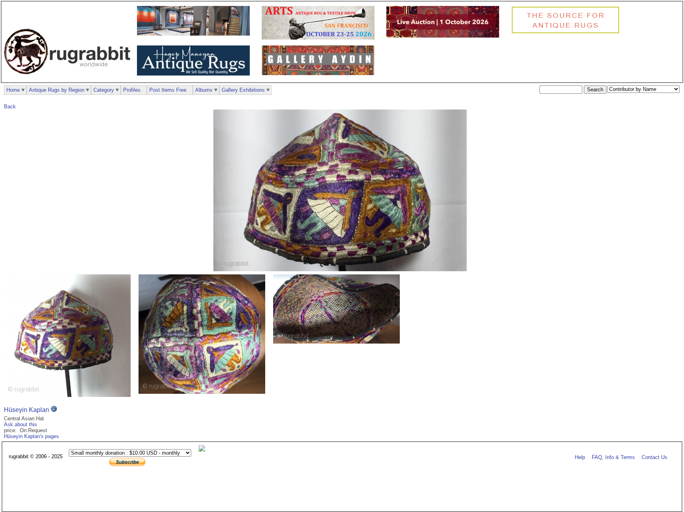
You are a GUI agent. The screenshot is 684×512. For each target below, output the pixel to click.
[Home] (69, 78)
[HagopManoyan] (195, 74)
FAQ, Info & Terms (613, 457)
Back (10, 107)
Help (580, 457)
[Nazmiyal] (567, 32)
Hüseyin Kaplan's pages (31, 436)
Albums (204, 90)
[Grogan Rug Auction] (444, 36)
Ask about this (20, 424)
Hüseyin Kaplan (26, 409)
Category (103, 90)
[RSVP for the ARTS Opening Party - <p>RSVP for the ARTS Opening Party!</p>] (204, 450)
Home (13, 90)
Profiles (132, 90)
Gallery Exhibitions (243, 90)
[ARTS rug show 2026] (320, 38)
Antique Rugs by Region (56, 90)
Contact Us (654, 457)
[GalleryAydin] (195, 34)
